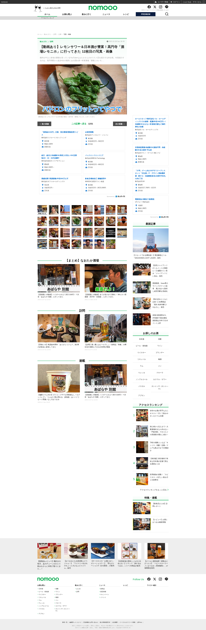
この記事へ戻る (82, 123)
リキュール (42, 597)
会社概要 (115, 622)
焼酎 (57, 589)
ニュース (106, 14)
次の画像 (119, 124)
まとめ (78, 589)
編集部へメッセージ (75, 622)
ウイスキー (42, 594)
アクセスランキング (47, 18)
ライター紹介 (151, 585)
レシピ (126, 14)
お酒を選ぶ (67, 14)
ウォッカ (41, 603)
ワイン (58, 591)
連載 (82, 360)
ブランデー (59, 594)
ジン (57, 600)
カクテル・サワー (61, 606)
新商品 (102, 589)
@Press (139, 622)
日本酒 (41, 589)
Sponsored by (111, 196)
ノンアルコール (44, 606)
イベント (103, 597)
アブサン (41, 614)
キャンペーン (104, 594)
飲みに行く (86, 14)
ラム (40, 600)
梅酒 (57, 597)
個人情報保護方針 (105, 622)
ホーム (47, 14)
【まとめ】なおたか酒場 (82, 260)
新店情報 (103, 591)
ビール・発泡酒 (44, 591)
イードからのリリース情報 (127, 622)
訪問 (82, 310)
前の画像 (45, 124)
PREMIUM (145, 14)
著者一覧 (64, 622)
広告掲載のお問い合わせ (90, 622)
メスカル (41, 609)
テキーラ (58, 603)
